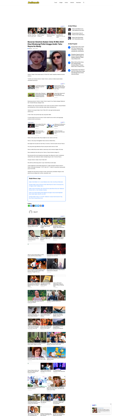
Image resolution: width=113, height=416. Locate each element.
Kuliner (66, 2)
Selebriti (72, 2)
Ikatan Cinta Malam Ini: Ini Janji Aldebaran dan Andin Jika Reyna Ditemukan (46, 181)
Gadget (60, 2)
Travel (55, 2)
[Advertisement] (56, 14)
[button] (83, 2)
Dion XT (30, 48)
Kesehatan (78, 2)
